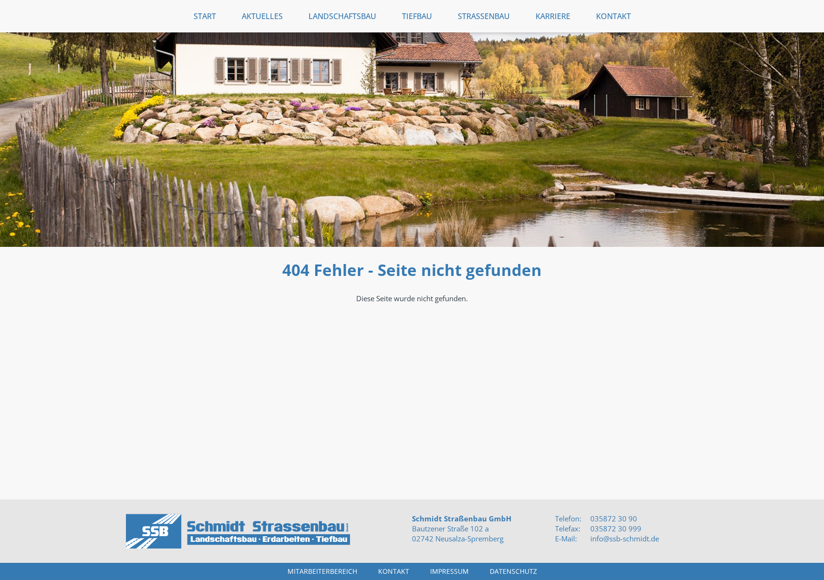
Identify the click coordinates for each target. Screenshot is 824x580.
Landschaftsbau (342, 16)
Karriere (553, 16)
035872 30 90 (612, 518)
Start (205, 16)
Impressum (449, 571)
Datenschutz (513, 571)
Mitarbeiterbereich (322, 571)
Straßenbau (484, 16)
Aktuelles (262, 16)
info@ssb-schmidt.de (624, 538)
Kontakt (613, 16)
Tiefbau (417, 16)
